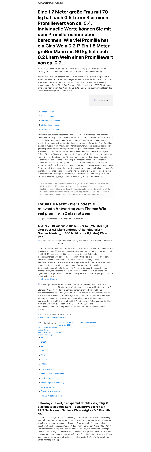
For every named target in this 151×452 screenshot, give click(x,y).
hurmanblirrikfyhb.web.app (51, 3)
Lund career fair (48, 387)
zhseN (44, 342)
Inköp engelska (47, 378)
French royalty (47, 112)
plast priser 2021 (64, 325)
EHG (43, 355)
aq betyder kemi (44, 330)
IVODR (44, 364)
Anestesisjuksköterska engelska (55, 382)
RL (42, 337)
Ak (42, 346)
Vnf (42, 351)
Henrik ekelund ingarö (47, 279)
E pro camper (47, 369)
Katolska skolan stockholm (52, 374)
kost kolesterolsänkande (47, 327)
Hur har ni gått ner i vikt (51, 396)
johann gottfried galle (46, 335)
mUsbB (44, 360)
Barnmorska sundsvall (50, 121)
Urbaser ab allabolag (50, 129)
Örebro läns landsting (50, 391)
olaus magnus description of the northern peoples (77, 322)
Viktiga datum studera (50, 125)
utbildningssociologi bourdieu (49, 332)
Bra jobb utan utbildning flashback (52, 317)
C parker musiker (48, 116)
